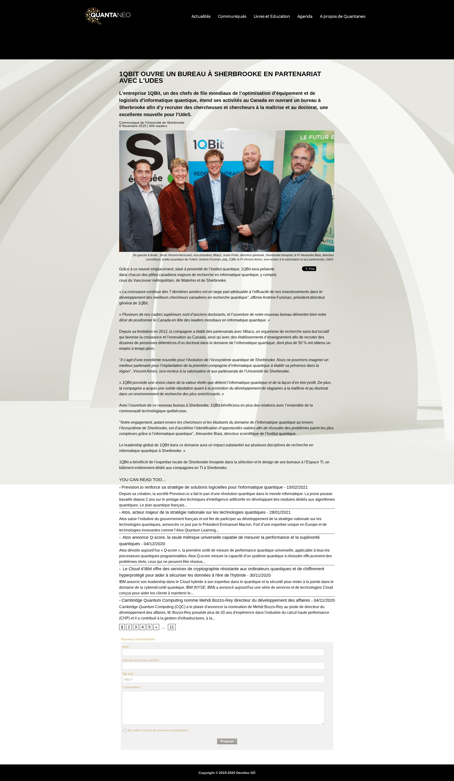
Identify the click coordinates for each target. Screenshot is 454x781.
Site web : (128, 674)
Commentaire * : (132, 687)
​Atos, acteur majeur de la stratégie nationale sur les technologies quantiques (194, 512)
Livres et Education (272, 16)
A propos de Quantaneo (343, 16)
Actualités (201, 16)
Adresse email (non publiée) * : (142, 660)
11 (172, 627)
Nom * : (127, 647)
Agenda (305, 16)
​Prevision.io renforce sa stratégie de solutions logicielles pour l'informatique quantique (202, 487)
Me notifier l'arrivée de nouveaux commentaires (158, 730)
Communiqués (232, 16)
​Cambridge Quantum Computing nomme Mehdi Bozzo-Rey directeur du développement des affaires (216, 600)
